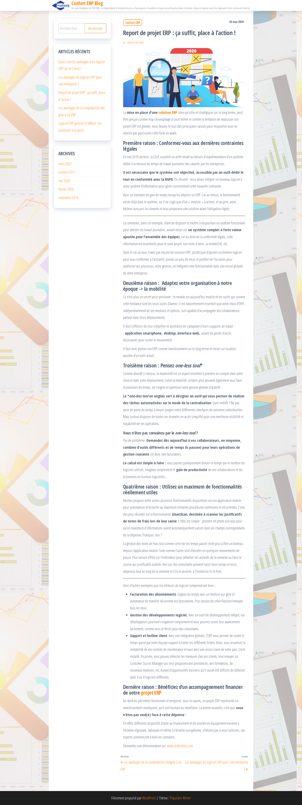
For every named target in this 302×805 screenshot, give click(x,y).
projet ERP (151, 692)
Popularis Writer (180, 797)
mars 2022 (64, 163)
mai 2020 (64, 180)
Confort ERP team (135, 42)
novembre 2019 (68, 197)
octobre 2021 (66, 172)
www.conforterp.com (180, 745)
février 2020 (66, 189)
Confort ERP (132, 22)
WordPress (149, 797)
